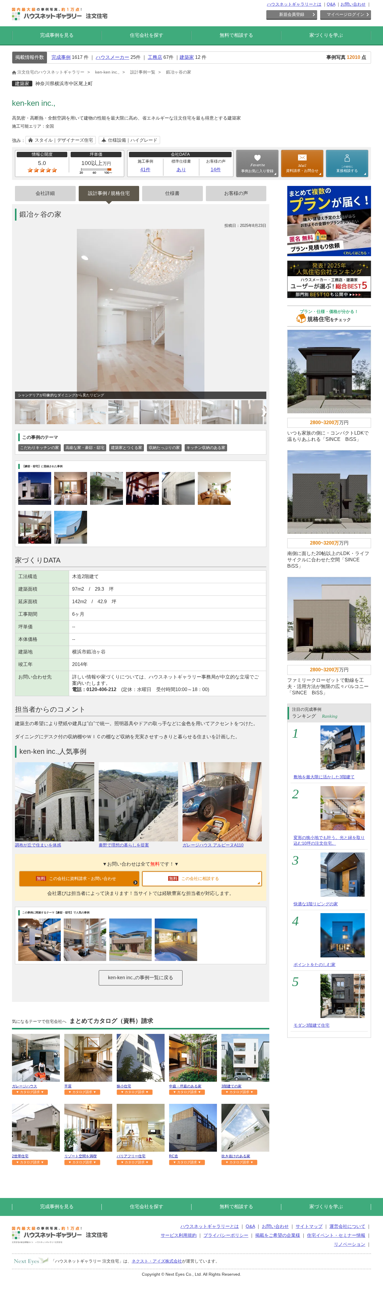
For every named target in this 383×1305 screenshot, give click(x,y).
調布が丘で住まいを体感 (38, 845)
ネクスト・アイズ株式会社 (157, 1261)
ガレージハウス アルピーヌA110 (213, 845)
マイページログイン (345, 14)
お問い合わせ (353, 4)
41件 (145, 169)
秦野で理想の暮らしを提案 (124, 845)
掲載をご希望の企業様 (277, 1235)
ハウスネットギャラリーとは (294, 4)
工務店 (155, 57)
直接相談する (347, 169)
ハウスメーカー (112, 57)
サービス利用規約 (179, 1235)
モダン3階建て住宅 (311, 1025)
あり (181, 169)
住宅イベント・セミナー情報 (336, 1235)
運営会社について (347, 1226)
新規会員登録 (291, 14)
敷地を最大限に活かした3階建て (324, 776)
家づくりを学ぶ (326, 35)
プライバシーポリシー (225, 1235)
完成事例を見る (57, 35)
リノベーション (349, 1244)
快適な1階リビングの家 (316, 903)
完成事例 (61, 57)
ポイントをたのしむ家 (314, 964)
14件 (216, 169)
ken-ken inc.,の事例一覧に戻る (140, 977)
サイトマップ (309, 1226)
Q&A (331, 4)
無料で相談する (236, 35)
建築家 (187, 57)
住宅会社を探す (146, 35)
